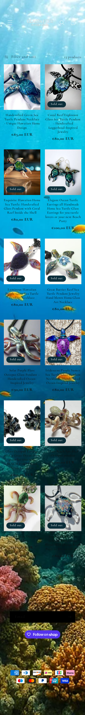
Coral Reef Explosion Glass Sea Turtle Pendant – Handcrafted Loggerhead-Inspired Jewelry (63, 123)
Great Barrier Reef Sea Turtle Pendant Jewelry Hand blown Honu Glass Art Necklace (63, 296)
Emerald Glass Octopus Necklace (22, 538)
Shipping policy (68, 698)
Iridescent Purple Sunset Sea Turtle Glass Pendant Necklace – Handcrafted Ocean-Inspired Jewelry (63, 376)
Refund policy (71, 690)
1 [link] (29, 577)
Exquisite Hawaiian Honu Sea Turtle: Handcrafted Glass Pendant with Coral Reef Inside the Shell (22, 206)
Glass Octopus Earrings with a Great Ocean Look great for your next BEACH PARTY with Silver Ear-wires (22, 459)
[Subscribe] (69, 617)
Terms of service (44, 698)
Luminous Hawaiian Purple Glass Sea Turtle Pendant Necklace (22, 294)
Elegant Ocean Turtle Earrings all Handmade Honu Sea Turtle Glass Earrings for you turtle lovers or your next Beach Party (63, 210)
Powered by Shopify (46, 690)
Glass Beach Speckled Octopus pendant (63, 453)
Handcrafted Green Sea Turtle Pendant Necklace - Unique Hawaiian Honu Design (22, 121)
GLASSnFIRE (24, 690)
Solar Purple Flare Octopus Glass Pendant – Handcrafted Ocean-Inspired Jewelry (22, 376)
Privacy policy (20, 698)
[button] (10, 22)
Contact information (45, 705)
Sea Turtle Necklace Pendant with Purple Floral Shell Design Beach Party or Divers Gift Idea (63, 543)
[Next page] (56, 577)
